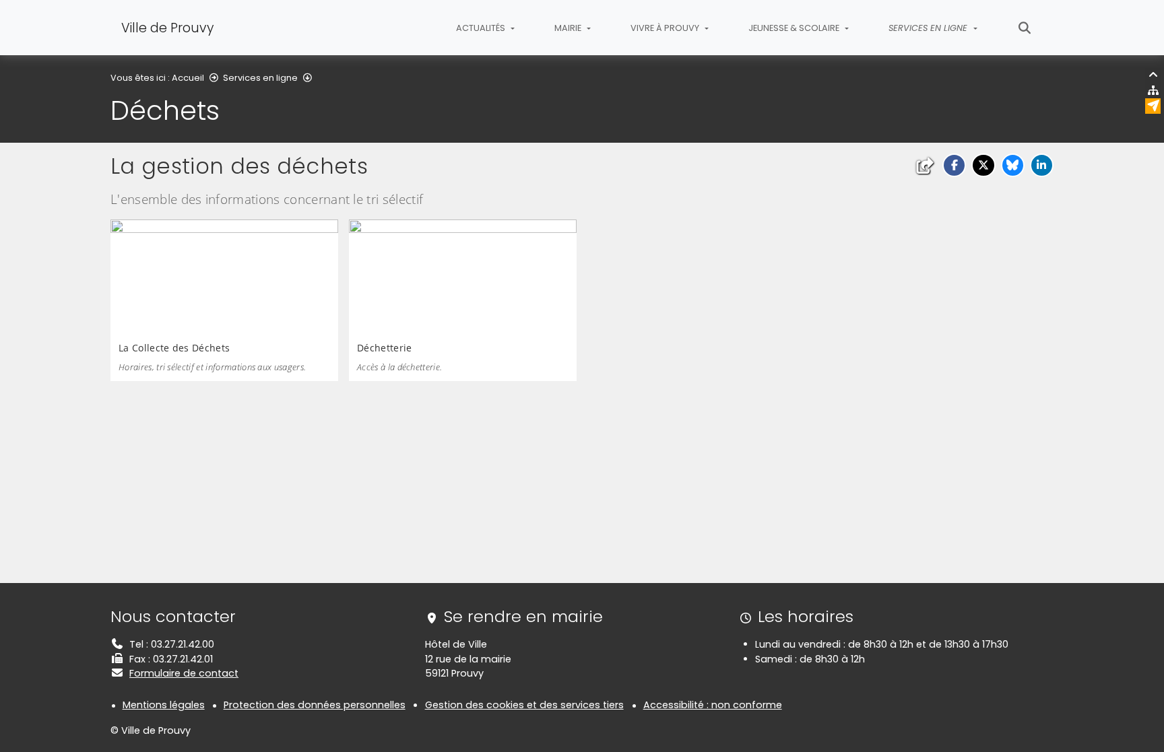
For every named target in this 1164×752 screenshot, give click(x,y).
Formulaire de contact (183, 673)
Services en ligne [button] (929, 28)
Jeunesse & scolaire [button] (794, 28)
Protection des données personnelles (315, 705)
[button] (954, 165)
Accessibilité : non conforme (712, 705)
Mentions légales (164, 705)
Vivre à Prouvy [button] (665, 28)
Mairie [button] (568, 28)
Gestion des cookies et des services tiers (524, 705)
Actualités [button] (481, 28)
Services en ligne (260, 77)
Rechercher (1025, 27)
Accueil (188, 77)
